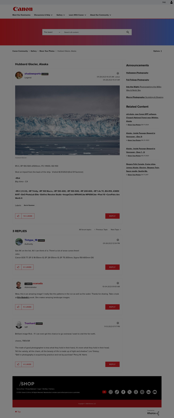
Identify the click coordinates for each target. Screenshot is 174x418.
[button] (122, 188)
